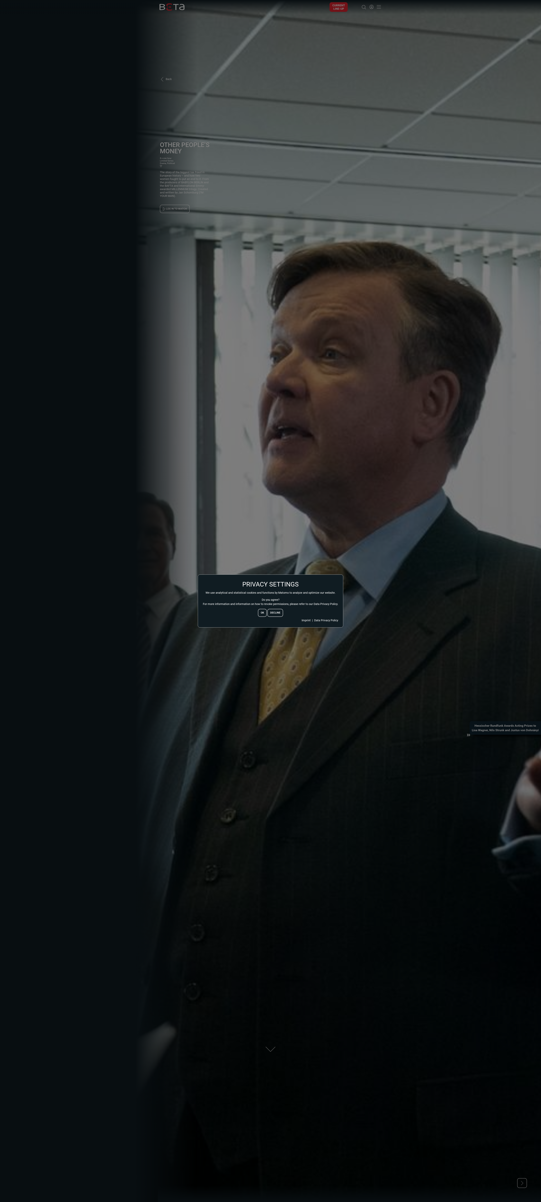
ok (262, 612)
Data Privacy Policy (326, 620)
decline (275, 612)
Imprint (306, 620)
